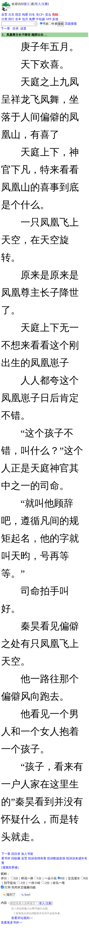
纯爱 (25, 14)
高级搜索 (71, 23)
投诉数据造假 (56, 858)
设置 (23, 28)
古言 (11, 14)
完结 (55, 14)
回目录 (15, 853)
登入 (38, 4)
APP (48, 19)
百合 (48, 14)
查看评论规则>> (22, 918)
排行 (11, 19)
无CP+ (40, 14)
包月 (25, 19)
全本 (18, 19)
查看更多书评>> (11, 922)
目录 (16, 28)
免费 (32, 19)
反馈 (55, 19)
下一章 (5, 28)
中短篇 (40, 19)
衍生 (32, 14)
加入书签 (27, 853)
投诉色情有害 (37, 858)
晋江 (27, 4)
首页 (4, 14)
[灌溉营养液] (10, 867)
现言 (18, 14)
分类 (4, 19)
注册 (45, 4)
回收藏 (15, 858)
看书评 (5, 858)
